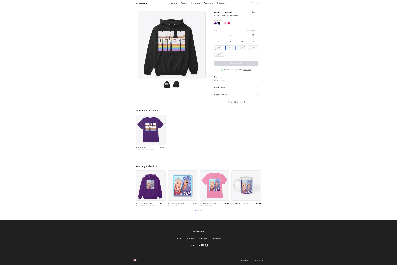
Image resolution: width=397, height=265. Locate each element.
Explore (174, 3)
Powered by (193, 245)
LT (219, 48)
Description (218, 77)
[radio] (219, 35)
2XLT (241, 48)
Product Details (219, 87)
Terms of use (258, 260)
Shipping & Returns (221, 94)
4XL (242, 41)
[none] (251, 30)
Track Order (190, 238)
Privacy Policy (244, 260)
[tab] (167, 84)
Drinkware (221, 3)
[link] (150, 130)
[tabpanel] (172, 45)
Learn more (247, 70)
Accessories (208, 3)
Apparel (184, 3)
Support (178, 238)
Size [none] (215, 30)
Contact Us (203, 238)
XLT (230, 48)
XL (253, 35)
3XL (230, 41)
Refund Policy (216, 238)
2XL (219, 41)
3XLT (253, 48)
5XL (253, 41)
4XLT (219, 54)
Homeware (195, 3)
